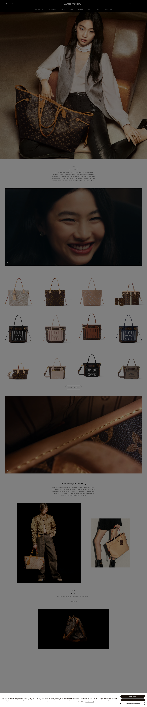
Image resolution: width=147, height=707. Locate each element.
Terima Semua (132, 696)
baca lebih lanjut (89, 701)
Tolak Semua (133, 700)
